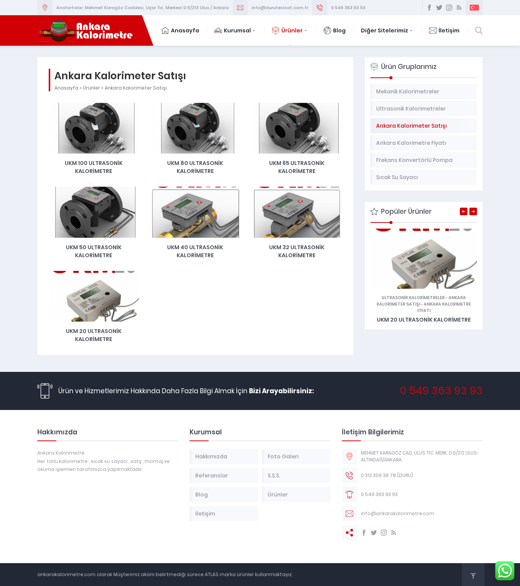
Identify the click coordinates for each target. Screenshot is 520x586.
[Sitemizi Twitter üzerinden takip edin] (439, 8)
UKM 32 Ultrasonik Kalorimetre (296, 251)
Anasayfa (185, 30)
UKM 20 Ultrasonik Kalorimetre (93, 335)
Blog (339, 30)
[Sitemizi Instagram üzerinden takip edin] (449, 8)
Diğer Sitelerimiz (384, 30)
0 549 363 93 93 (348, 8)
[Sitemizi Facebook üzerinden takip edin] (429, 8)
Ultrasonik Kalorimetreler (413, 298)
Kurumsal (237, 30)
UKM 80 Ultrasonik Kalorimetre (195, 167)
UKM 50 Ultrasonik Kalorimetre (93, 251)
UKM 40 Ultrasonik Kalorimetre (195, 251)
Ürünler (292, 30)
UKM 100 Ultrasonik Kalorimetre (94, 167)
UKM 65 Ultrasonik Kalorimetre (296, 167)
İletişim (449, 30)
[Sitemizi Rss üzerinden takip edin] (459, 8)
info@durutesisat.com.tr (280, 8)
